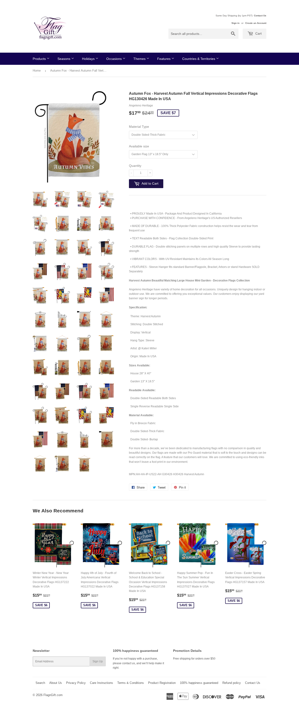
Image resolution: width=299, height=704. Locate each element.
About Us (55, 683)
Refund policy (231, 683)
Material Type (139, 126)
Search (40, 683)
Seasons (64, 59)
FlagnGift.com (53, 695)
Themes (139, 59)
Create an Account (255, 23)
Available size (139, 146)
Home (37, 70)
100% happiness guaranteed (199, 683)
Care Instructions (101, 683)
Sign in (235, 23)
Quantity (135, 166)
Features (164, 59)
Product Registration (162, 683)
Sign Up (98, 661)
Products (40, 59)
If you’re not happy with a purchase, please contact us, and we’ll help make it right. (138, 663)
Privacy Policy (76, 683)
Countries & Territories (199, 59)
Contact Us (260, 15)
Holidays (89, 59)
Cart (258, 33)
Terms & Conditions (130, 683)
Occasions (114, 59)
